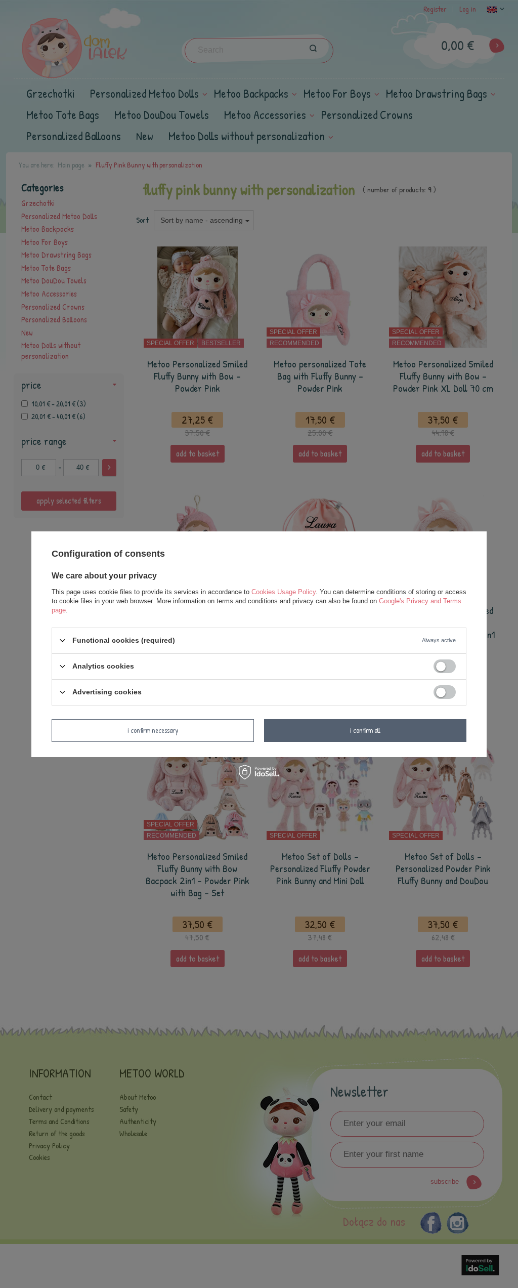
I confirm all (365, 730)
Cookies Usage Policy (283, 591)
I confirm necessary (153, 730)
